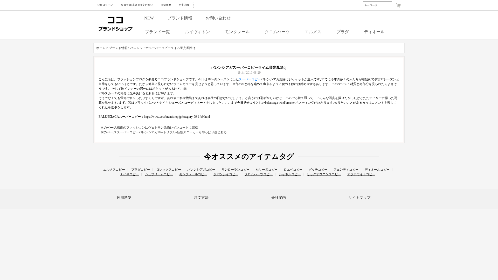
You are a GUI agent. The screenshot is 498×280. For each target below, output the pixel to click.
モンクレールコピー (193, 174)
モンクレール (237, 32)
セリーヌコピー (267, 169)
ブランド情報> (119, 48)
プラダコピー (140, 169)
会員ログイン (105, 4)
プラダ (342, 32)
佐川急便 (184, 4)
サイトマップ (359, 198)
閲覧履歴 (166, 4)
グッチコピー (318, 169)
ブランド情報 (179, 18)
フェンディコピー (346, 169)
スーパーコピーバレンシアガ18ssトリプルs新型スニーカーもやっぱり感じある (172, 132)
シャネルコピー (290, 174)
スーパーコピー (250, 79)
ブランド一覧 (157, 32)
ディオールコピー (377, 169)
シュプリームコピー (159, 174)
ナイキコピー (129, 174)
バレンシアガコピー (201, 169)
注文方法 (201, 198)
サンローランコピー (236, 169)
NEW (149, 18)
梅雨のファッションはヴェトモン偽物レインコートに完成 (157, 127)
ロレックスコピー (168, 169)
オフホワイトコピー (361, 174)
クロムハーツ (277, 32)
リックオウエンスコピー (324, 174)
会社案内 (278, 198)
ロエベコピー (293, 169)
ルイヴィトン (197, 32)
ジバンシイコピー (225, 174)
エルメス (313, 32)
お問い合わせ (218, 18)
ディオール (374, 32)
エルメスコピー (114, 169)
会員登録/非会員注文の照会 (137, 4)
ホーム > (102, 48)
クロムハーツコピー (259, 174)
